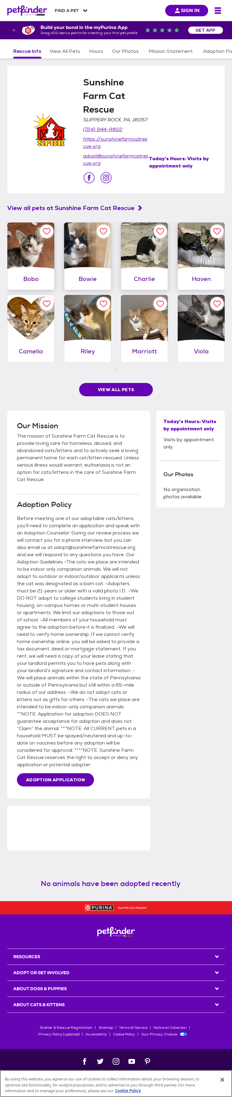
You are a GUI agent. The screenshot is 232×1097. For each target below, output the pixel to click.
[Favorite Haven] (217, 231)
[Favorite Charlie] (160, 231)
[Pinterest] (147, 1061)
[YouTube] (131, 1061)
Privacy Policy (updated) (58, 1034)
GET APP (205, 30)
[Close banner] (14, 30)
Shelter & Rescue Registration (66, 1027)
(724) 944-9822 (103, 129)
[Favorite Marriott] (160, 303)
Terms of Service (133, 1027)
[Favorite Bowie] (103, 231)
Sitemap (105, 1027)
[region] (116, 1083)
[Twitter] (100, 1061)
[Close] (222, 1079)
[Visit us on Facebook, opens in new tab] (89, 178)
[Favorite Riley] (103, 303)
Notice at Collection (170, 1027)
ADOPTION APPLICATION (55, 780)
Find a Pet (67, 10)
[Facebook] (84, 1061)
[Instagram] (116, 1061)
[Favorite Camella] (46, 303)
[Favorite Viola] (217, 303)
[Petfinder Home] (27, 10)
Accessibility (96, 1034)
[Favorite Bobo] (46, 231)
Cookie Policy (124, 1034)
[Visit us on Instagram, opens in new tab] (106, 178)
